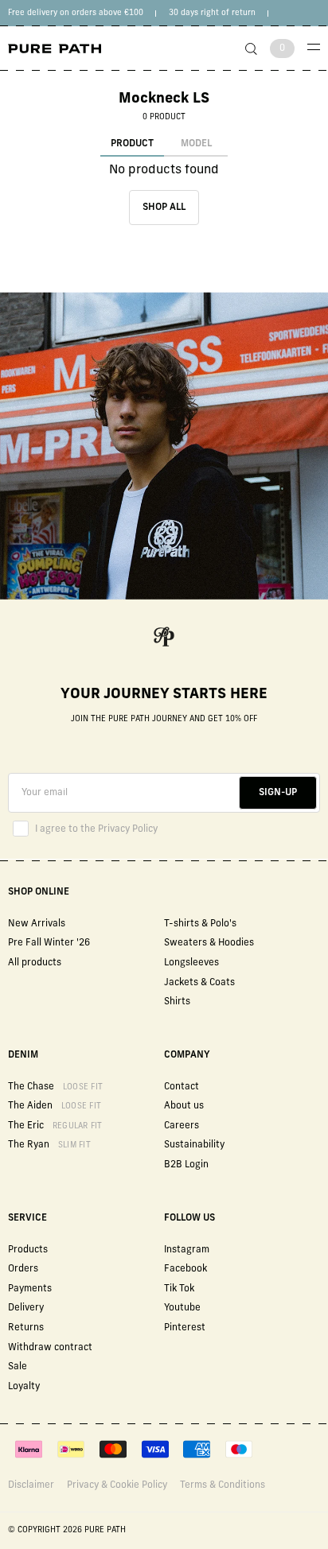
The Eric (55, 1126)
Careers (181, 1126)
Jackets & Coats (199, 983)
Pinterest (184, 1328)
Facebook (185, 1269)
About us (184, 1106)
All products (34, 963)
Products (28, 1250)
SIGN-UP (278, 793)
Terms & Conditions (222, 1485)
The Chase (55, 1087)
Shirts (177, 1002)
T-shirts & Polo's (200, 924)
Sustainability (194, 1145)
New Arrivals (36, 924)
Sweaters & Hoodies (209, 943)
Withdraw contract (50, 1348)
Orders (23, 1269)
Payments (30, 1289)
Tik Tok (179, 1289)
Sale (17, 1367)
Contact (181, 1087)
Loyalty (24, 1387)
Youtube (182, 1308)
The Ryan (49, 1145)
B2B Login (186, 1165)
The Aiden (54, 1106)
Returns (26, 1328)
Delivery (26, 1308)
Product (132, 144)
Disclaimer (31, 1485)
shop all (164, 207)
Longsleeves (191, 963)
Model (196, 144)
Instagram (186, 1250)
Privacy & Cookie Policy (117, 1485)
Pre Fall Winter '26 (49, 943)
